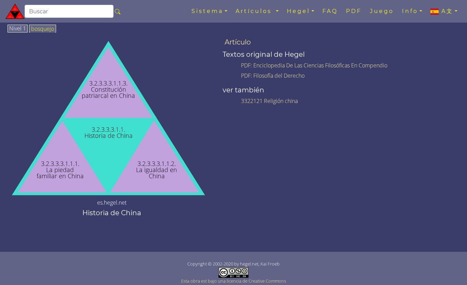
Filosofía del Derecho (279, 75)
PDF (354, 11)
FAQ (330, 11)
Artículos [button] (255, 11)
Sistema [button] (207, 11)
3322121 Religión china (269, 101)
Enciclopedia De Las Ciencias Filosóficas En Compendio (320, 65)
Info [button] (410, 11)
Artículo (238, 42)
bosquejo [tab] (42, 29)
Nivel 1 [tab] (17, 29)
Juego (382, 11)
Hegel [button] (298, 11)
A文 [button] (446, 11)
